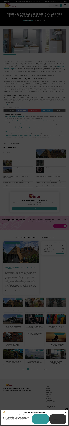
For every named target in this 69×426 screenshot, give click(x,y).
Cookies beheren (58, 419)
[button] (65, 412)
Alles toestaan (40, 419)
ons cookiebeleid (21, 420)
